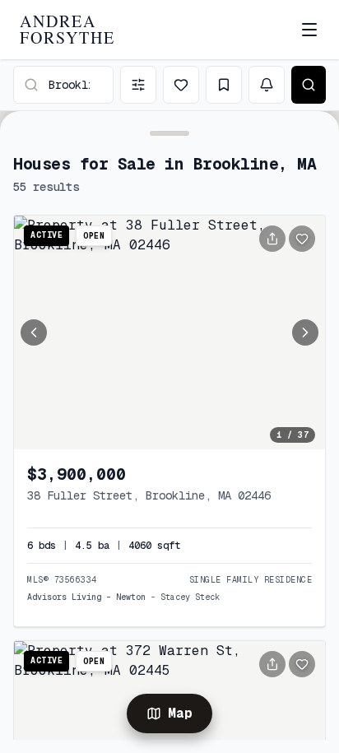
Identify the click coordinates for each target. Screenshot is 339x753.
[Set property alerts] (266, 85)
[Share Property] (272, 238)
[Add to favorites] (302, 238)
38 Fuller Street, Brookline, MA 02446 (149, 495)
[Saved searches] (224, 85)
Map (180, 713)
